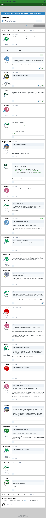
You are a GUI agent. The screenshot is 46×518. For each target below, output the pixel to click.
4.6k (7, 210)
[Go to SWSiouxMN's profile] (6, 430)
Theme (15, 513)
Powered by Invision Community (23, 516)
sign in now (26, 500)
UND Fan (6, 105)
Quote (16, 44)
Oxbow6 (6, 72)
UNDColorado (6, 270)
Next (25, 30)
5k (7, 298)
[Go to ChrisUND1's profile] (6, 123)
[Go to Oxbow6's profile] (6, 76)
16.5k (7, 247)
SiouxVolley (8, 20)
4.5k (7, 170)
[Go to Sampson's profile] (6, 190)
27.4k (7, 82)
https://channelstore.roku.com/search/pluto (20, 374)
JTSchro (6, 307)
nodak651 (6, 289)
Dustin (6, 90)
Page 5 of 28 (31, 30)
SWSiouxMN (6, 426)
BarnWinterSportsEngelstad (6, 142)
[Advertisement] (23, 9)
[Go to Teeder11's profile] (6, 204)
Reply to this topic (39, 25)
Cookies (30, 513)
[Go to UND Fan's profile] (6, 109)
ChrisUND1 (6, 120)
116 (7, 196)
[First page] (2, 30)
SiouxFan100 (6, 34)
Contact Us (26, 513)
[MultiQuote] (13, 44)
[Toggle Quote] (13, 75)
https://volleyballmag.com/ (17, 133)
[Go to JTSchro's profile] (6, 311)
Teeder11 (6, 200)
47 (7, 317)
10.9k (7, 44)
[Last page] (27, 30)
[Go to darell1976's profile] (6, 482)
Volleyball (14, 21)
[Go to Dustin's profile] (6, 94)
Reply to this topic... (11, 504)
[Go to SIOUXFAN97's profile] (6, 241)
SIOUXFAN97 (6, 237)
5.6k (7, 115)
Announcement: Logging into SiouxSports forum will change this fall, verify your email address (23, 13)
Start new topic (29, 25)
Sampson (6, 186)
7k (7, 64)
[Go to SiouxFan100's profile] (6, 38)
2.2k (7, 129)
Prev (5, 30)
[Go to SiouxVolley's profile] (3, 21)
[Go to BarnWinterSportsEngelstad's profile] (6, 146)
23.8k (7, 436)
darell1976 (6, 478)
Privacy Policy (20, 513)
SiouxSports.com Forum (8, 1)
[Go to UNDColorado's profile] (6, 274)
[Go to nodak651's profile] (6, 292)
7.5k (7, 152)
